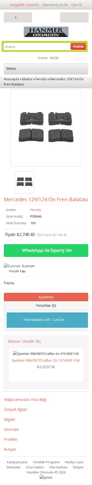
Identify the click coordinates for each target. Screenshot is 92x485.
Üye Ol (76, 4)
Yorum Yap (17, 271)
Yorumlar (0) (46, 305)
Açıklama (46, 297)
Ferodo (35, 209)
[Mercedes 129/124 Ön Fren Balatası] (24, 182)
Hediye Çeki (74, 462)
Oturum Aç (50, 4)
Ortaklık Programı (46, 462)
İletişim (78, 467)
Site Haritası (58, 467)
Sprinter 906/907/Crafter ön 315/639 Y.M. (46, 360)
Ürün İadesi (35, 467)
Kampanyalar (17, 462)
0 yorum (28, 266)
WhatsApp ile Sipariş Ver (47, 250)
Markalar (14, 467)
